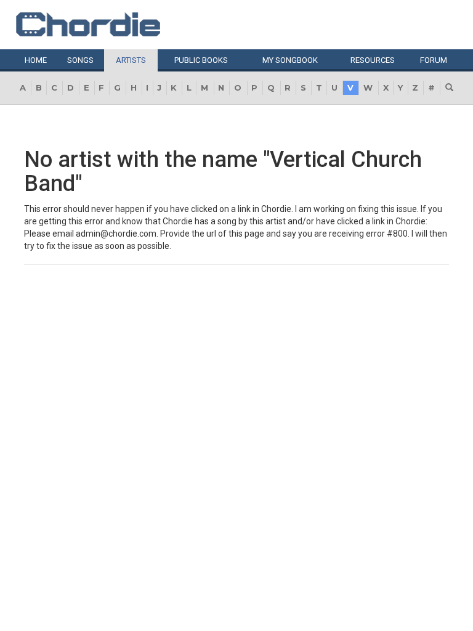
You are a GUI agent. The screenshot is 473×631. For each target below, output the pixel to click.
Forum (433, 60)
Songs (80, 60)
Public (201, 60)
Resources (372, 60)
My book (290, 60)
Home (36, 60)
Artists (131, 60)
